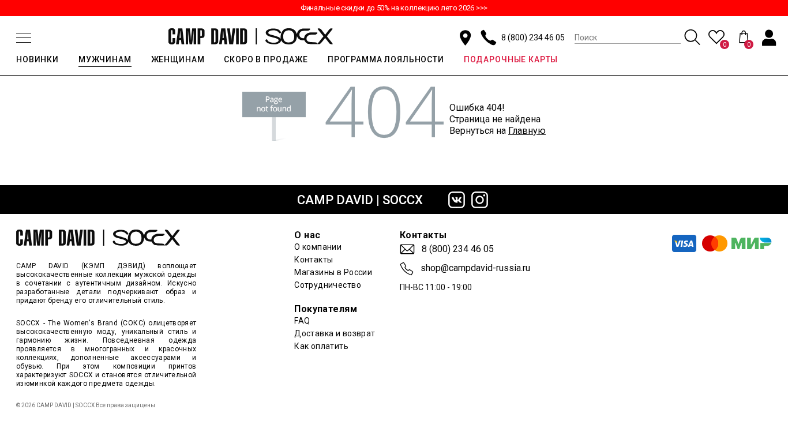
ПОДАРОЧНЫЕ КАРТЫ (511, 59)
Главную (527, 130)
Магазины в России (333, 272)
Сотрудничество (327, 285)
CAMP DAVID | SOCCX (360, 200)
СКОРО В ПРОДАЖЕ (266, 59)
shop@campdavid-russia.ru (475, 268)
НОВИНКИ (37, 59)
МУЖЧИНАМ (105, 59)
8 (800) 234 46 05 (533, 37)
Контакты (313, 259)
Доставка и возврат (335, 333)
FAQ (302, 320)
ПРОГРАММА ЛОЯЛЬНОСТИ (386, 59)
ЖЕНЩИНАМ (178, 59)
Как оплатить (321, 346)
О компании (318, 246)
